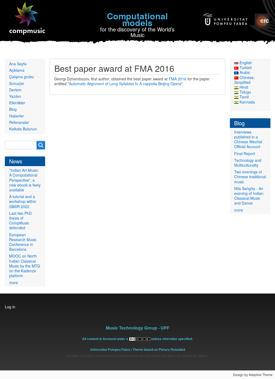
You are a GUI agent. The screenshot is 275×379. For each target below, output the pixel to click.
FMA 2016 (177, 78)
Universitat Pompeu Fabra (110, 349)
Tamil (243, 96)
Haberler (16, 116)
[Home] (27, 18)
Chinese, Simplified (244, 80)
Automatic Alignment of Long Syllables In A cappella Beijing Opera (125, 83)
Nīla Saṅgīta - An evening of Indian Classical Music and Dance (248, 196)
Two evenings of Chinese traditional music (250, 176)
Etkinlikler (17, 102)
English (245, 62)
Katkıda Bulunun (23, 128)
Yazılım (15, 96)
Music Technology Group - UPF (137, 328)
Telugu (244, 92)
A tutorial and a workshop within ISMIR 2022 (22, 201)
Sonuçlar (16, 83)
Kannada (246, 102)
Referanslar (19, 122)
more (13, 282)
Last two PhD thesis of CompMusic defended (20, 220)
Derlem (15, 89)
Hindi (243, 87)
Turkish (245, 67)
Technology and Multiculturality (247, 163)
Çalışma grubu (21, 76)
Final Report (244, 153)
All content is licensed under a (105, 338)
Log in (10, 306)
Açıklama (16, 70)
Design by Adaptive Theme (253, 374)
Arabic (244, 72)
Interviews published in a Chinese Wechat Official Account (248, 139)
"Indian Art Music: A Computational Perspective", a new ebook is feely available (25, 179)
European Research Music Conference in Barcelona (23, 242)
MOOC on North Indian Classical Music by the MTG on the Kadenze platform (24, 265)
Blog (13, 109)
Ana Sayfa (18, 63)
